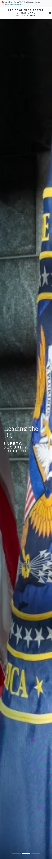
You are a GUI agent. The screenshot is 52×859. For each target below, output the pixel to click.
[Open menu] (49, 13)
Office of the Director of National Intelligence (26, 13)
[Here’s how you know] (26, 3)
